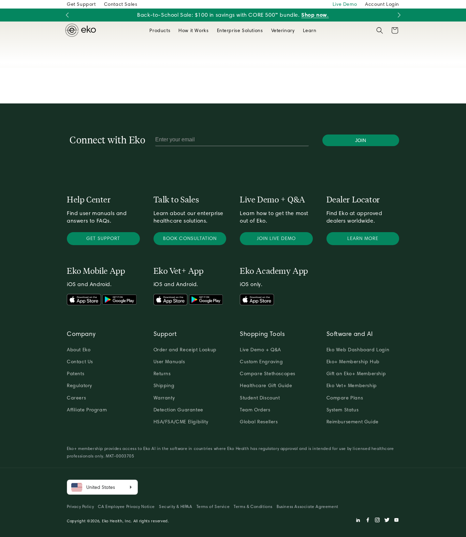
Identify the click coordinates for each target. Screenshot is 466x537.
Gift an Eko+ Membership (356, 373)
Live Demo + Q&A (260, 350)
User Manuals (169, 361)
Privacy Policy (80, 506)
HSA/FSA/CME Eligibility (181, 422)
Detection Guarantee (178, 410)
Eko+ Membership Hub (353, 361)
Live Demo (345, 4)
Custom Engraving (261, 361)
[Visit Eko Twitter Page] (387, 521)
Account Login (382, 4)
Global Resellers (259, 422)
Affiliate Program (87, 410)
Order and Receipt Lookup (185, 350)
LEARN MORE (362, 238)
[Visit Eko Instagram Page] (377, 521)
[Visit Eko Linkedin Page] (358, 521)
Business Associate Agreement (307, 506)
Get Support (81, 4)
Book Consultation (190, 238)
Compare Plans (344, 398)
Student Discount (260, 398)
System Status (342, 410)
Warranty (164, 398)
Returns (162, 373)
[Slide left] (67, 15)
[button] (159, 30)
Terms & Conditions (253, 506)
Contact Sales (120, 4)
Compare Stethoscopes (267, 373)
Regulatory (79, 385)
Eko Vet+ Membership (351, 385)
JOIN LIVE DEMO (276, 238)
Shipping (164, 385)
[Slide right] (399, 15)
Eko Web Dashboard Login (358, 350)
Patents (75, 373)
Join (360, 140)
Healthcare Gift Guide (266, 385)
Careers (76, 398)
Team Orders (255, 410)
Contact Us (80, 361)
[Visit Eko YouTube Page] (396, 521)
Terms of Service (213, 506)
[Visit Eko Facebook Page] (367, 521)
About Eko (78, 350)
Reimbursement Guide (352, 422)
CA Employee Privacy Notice (126, 506)
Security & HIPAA (175, 506)
